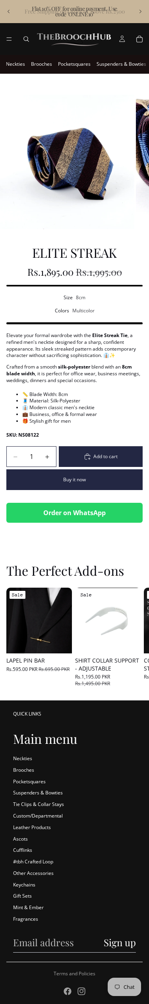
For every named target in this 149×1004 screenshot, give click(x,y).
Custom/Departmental (38, 815)
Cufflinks (22, 850)
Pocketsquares (74, 64)
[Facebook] (67, 991)
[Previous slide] (8, 11)
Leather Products (32, 827)
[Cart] (139, 39)
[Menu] (9, 39)
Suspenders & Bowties (121, 64)
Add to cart (105, 456)
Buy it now (74, 479)
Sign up (120, 942)
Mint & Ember (28, 907)
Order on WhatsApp (74, 512)
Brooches (41, 64)
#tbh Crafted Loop (33, 861)
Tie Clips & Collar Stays (38, 804)
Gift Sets (22, 895)
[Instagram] (81, 991)
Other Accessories (33, 873)
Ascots (20, 838)
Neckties (15, 64)
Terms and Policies (74, 973)
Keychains (24, 884)
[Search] (26, 39)
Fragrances (25, 919)
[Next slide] (140, 11)
